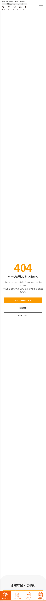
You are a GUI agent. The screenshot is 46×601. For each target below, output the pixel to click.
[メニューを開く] (41, 5)
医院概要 (23, 308)
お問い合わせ (23, 315)
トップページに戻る (23, 300)
